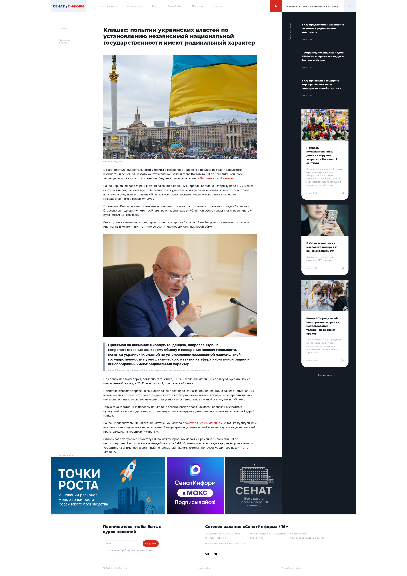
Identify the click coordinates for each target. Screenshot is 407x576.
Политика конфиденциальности (307, 538)
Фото (154, 6)
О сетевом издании (215, 538)
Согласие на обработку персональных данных (130, 550)
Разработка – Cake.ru (292, 568)
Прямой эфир (174, 6)
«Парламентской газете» (216, 178)
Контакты (218, 6)
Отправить (150, 543)
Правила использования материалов (225, 543)
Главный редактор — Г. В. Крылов (268, 533)
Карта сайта (204, 568)
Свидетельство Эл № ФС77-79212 (222, 533)
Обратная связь (298, 533)
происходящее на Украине (201, 423)
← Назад (63, 28)
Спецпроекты (134, 6)
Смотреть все (325, 375)
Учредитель (256, 538)
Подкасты (197, 6)
